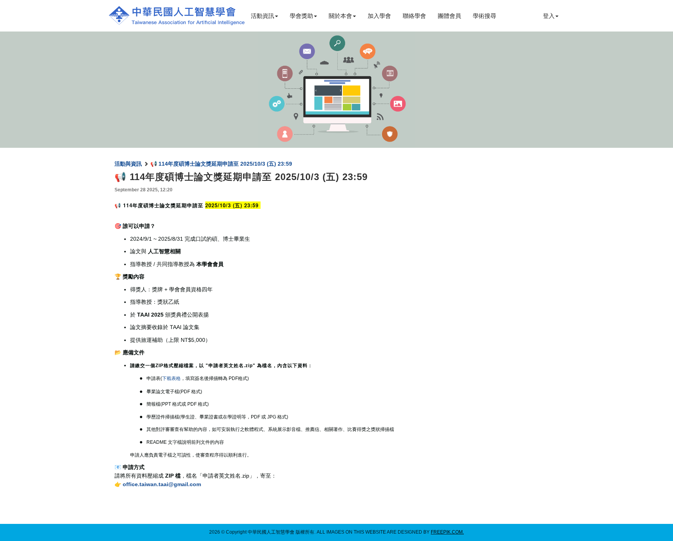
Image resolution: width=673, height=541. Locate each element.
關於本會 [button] (340, 15)
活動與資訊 (128, 164)
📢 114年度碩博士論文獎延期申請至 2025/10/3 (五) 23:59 (221, 164)
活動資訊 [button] (262, 15)
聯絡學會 (414, 15)
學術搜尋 (484, 15)
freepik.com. (447, 532)
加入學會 (379, 15)
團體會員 (449, 15)
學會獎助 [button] (301, 15)
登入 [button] (549, 15)
